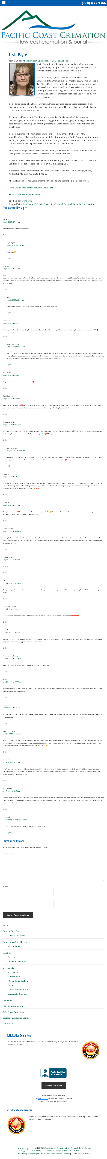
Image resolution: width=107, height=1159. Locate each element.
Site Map (41, 1153)
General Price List (11, 931)
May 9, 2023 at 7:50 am (15, 245)
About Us (7, 953)
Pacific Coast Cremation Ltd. (57, 1148)
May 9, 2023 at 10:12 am (11, 399)
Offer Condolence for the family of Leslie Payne (32, 187)
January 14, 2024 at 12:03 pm (17, 820)
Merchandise (9, 968)
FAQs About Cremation (13, 1012)
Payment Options (16, 935)
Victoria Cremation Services (58, 1153)
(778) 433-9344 (94, 3)
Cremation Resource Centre (16, 1018)
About (80, 1148)
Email (5, 900)
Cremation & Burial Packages (16, 942)
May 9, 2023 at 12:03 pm (12, 425)
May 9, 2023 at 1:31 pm (11, 477)
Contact (88, 1148)
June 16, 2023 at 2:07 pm (12, 658)
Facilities (12, 957)
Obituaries (27, 200)
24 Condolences (60, 60)
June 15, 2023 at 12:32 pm (12, 609)
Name (5, 887)
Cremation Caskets (17, 972)
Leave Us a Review (53, 1085)
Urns (10, 985)
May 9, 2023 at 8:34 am (15, 300)
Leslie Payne (43, 204)
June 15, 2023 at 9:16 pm (11, 633)
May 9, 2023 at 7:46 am (11, 269)
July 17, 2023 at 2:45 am (11, 791)
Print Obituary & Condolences (25, 194)
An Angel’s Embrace (17, 994)
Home (5, 925)
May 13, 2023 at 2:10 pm (11, 560)
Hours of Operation (17, 961)
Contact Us (8, 1023)
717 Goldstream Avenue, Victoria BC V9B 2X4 (60, 1151)
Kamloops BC (29, 204)
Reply (5, 235)
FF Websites (85, 1153)
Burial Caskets (15, 976)
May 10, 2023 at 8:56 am (16, 451)
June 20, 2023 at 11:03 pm (16, 347)
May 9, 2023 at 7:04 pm (11, 505)
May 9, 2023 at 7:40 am (11, 222)
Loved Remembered (18, 989)
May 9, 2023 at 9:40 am (11, 375)
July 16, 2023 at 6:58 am (11, 762)
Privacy (74, 1148)
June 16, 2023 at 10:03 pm (12, 682)
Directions (21, 1153)
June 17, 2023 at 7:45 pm (11, 708)
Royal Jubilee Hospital (83, 204)
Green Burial (14, 946)
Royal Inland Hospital (61, 204)
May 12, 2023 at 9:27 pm (12, 531)
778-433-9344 (43, 1099)
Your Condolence (8, 854)
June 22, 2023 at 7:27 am (12, 734)
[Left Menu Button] (4, 3)
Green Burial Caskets (18, 981)
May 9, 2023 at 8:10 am (11, 323)
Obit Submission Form (13, 1006)
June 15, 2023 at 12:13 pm (12, 583)
